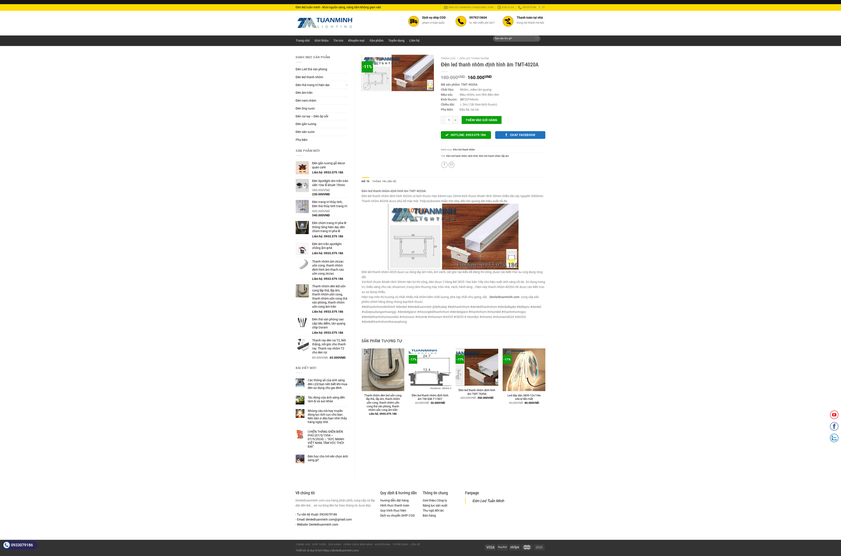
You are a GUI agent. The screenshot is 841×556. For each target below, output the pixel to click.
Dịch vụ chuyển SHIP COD (397, 515)
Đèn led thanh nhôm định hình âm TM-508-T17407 (430, 397)
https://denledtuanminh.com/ (341, 550)
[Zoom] (367, 86)
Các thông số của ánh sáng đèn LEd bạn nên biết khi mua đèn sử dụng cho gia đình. (327, 383)
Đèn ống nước (305, 108)
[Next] (545, 385)
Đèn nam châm (306, 100)
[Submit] (537, 38)
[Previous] (362, 385)
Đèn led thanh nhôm (309, 77)
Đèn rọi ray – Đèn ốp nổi (312, 116)
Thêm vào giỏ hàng (481, 120)
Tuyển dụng (396, 40)
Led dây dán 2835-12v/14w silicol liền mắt (524, 397)
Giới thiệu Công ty (435, 500)
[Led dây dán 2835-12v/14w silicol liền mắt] (524, 369)
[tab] (365, 181)
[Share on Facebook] (444, 165)
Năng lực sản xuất (435, 505)
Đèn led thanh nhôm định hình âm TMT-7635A (477, 391)
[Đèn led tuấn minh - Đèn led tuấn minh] (325, 23)
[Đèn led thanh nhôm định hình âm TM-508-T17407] (430, 369)
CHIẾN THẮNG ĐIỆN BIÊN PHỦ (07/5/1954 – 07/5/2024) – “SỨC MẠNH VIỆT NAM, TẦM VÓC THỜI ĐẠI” (326, 439)
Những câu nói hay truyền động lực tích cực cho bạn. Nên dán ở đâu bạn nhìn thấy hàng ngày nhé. (327, 416)
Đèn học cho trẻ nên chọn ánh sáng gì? (328, 458)
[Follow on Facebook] (539, 7)
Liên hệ (414, 40)
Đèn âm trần (304, 92)
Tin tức (338, 40)
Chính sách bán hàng (358, 544)
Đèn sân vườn (305, 132)
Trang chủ (303, 40)
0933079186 (22, 545)
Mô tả (365, 181)
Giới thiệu (321, 40)
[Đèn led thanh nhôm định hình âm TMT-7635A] (477, 367)
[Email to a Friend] (451, 165)
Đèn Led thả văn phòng (311, 69)
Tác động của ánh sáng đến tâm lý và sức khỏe (326, 399)
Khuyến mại (356, 40)
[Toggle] (346, 85)
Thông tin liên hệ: (384, 181)
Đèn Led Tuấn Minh (488, 501)
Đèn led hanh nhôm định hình (462, 155)
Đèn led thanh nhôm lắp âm (494, 155)
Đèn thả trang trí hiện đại (312, 85)
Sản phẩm (376, 40)
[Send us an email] (543, 7)
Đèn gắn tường (306, 124)
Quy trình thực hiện (393, 510)
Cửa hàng (334, 544)
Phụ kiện (301, 139)
